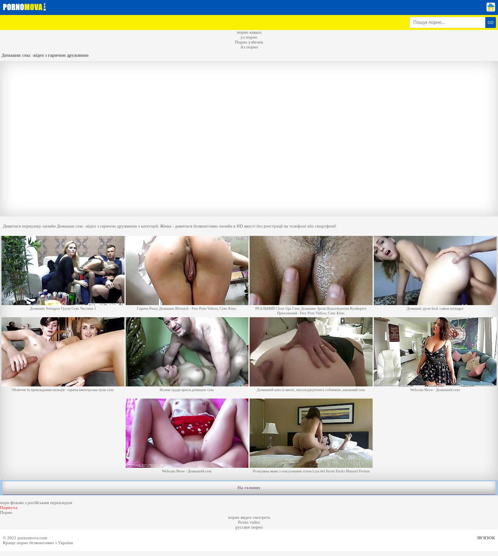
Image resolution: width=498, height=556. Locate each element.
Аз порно (249, 47)
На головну (249, 487)
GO (490, 22)
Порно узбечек (249, 42)
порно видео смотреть (249, 517)
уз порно (249, 37)
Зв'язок (486, 538)
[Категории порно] (490, 10)
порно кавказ (249, 32)
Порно (6, 512)
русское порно (249, 527)
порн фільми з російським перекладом (36, 502)
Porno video (249, 522)
